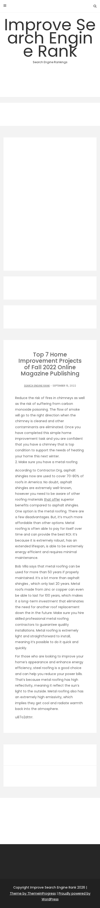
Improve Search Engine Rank (50, 38)
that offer (52, 499)
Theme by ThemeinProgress (33, 893)
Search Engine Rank (37, 385)
